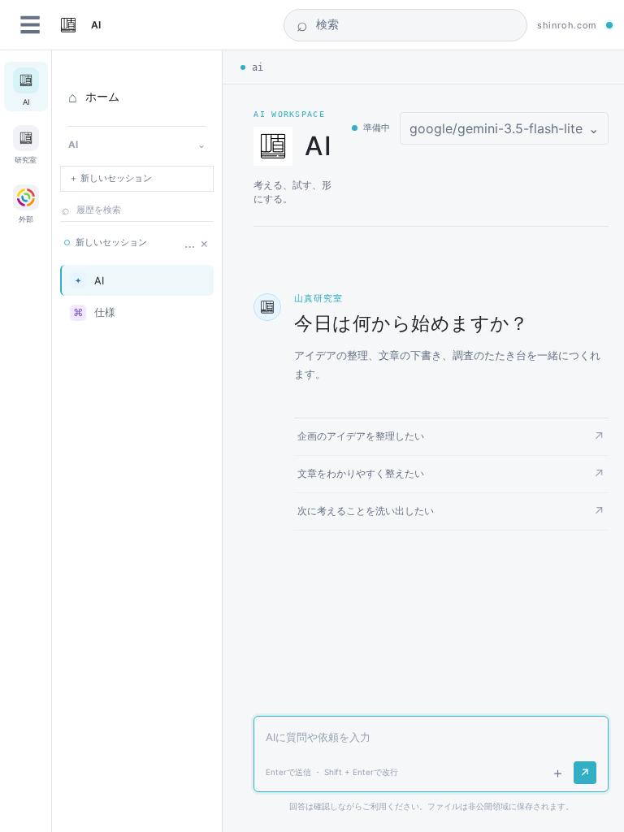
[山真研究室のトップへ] (68, 25)
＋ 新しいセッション (110, 178)
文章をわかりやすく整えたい (451, 474)
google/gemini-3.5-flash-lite (504, 128)
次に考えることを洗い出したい (451, 511)
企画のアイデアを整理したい (451, 436)
